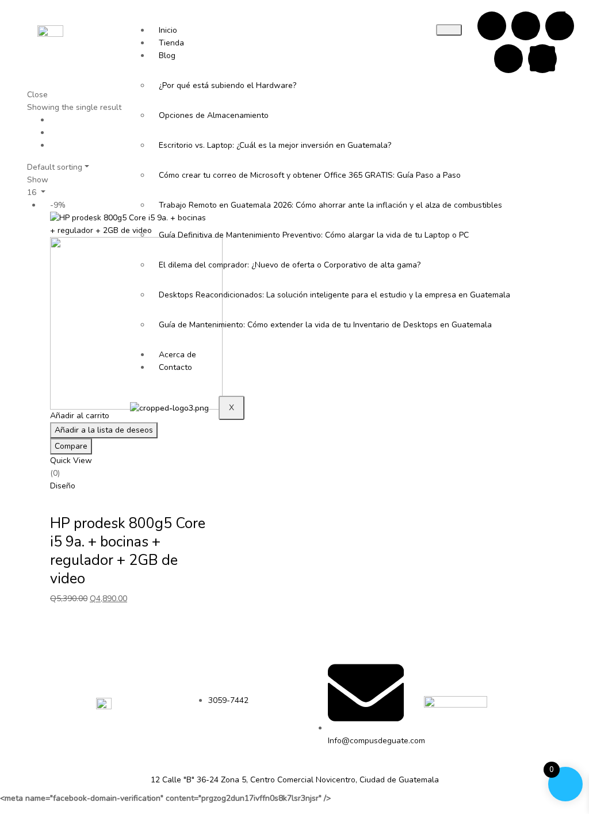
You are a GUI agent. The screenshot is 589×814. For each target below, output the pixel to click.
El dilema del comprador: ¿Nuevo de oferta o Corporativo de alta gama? (243, 264)
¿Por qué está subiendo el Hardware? (227, 85)
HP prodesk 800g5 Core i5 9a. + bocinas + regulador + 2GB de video (127, 551)
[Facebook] (491, 26)
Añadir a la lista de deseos (104, 430)
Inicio (168, 30)
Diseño (62, 485)
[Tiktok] (559, 26)
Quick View (71, 460)
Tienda (171, 42)
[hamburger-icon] (449, 30)
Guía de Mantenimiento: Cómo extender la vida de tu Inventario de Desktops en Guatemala (243, 324)
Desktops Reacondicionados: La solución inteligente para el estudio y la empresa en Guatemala (243, 294)
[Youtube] (508, 58)
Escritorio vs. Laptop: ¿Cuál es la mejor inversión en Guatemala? (243, 145)
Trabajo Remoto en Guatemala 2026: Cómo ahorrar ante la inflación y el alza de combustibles (243, 205)
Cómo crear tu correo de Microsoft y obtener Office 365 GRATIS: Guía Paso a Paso (243, 175)
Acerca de (177, 354)
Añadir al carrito (79, 415)
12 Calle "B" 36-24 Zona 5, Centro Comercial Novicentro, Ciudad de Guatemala (295, 779)
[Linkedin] (542, 58)
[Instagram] (525, 26)
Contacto (175, 367)
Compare (71, 446)
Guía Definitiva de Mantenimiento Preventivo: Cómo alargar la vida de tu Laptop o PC (243, 235)
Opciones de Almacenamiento (214, 115)
